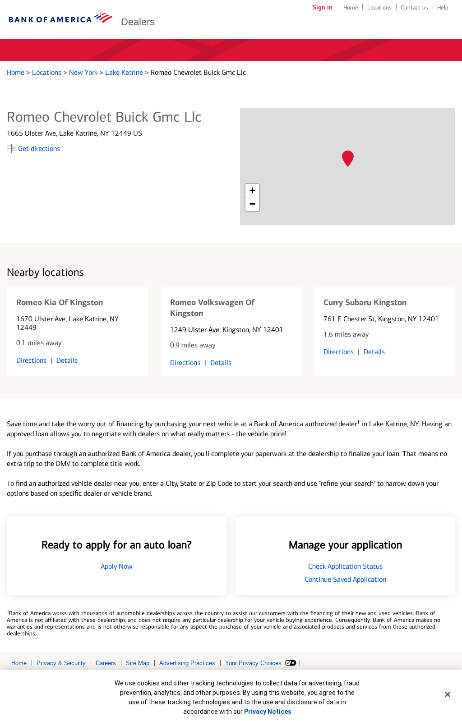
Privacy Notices (267, 711)
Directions (31, 360)
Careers (106, 663)
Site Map (137, 663)
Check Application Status (345, 566)
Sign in (322, 7)
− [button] (252, 204)
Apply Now (117, 566)
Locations (379, 7)
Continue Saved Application (345, 579)
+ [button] (252, 190)
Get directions (39, 148)
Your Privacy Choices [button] (253, 663)
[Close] (447, 694)
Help (442, 7)
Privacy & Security (61, 663)
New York (84, 72)
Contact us (414, 7)
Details (67, 360)
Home (350, 7)
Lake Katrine (125, 72)
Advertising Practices (187, 663)
